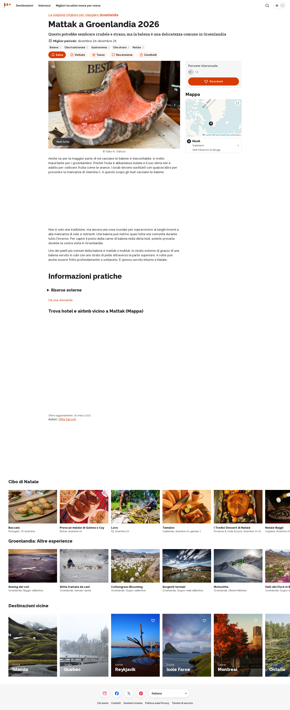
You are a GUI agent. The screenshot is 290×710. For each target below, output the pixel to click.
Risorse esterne (66, 290)
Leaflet (208, 135)
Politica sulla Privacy (157, 703)
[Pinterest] (141, 693)
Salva (59, 54)
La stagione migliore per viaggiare (83, 15)
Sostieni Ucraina (133, 703)
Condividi (150, 54)
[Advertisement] (114, 200)
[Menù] (279, 5)
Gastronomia (99, 47)
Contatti (116, 703)
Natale (137, 47)
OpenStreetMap (222, 135)
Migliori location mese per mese (78, 5)
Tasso (100, 54)
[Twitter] (129, 693)
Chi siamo (102, 703)
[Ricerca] (267, 5)
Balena (54, 47)
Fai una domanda (60, 300)
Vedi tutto (62, 141)
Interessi (44, 5)
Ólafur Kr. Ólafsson (116, 151)
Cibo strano (120, 47)
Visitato (80, 54)
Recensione (124, 54)
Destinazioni (24, 5)
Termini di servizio (182, 703)
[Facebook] (117, 693)
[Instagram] (105, 693)
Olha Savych (67, 419)
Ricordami (216, 81)
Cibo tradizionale (74, 47)
